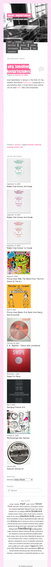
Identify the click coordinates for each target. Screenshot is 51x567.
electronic (25, 521)
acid (14, 506)
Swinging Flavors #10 (16, 407)
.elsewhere (12, 51)
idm (33, 531)
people (36, 543)
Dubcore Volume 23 (15, 468)
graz (36, 526)
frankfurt (26, 524)
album (22, 506)
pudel (14, 546)
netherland (39, 541)
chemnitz (40, 514)
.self (9, 42)
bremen (15, 514)
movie (16, 147)
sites (26, 548)
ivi (19, 534)
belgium (22, 511)
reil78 (41, 546)
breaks (10, 514)
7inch (10, 506)
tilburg (40, 551)
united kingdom (18, 553)
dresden (35, 519)
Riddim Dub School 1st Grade (19, 248)
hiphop (20, 531)
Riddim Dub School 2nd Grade (20, 217)
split (42, 548)
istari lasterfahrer (19, 15)
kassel (40, 534)
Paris (32, 543)
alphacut (27, 506)
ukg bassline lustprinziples (18, 69)
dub (39, 519)
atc (10, 509)
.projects (18, 42)
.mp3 (22, 503)
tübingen (10, 553)
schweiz (21, 548)
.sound (33, 45)
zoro (42, 553)
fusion (37, 524)
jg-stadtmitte (28, 534)
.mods (11, 504)
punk (18, 546)
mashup (10, 147)
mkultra (10, 541)
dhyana (21, 519)
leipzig (31, 536)
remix (9, 548)
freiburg (31, 524)
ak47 (17, 506)
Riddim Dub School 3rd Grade (19, 186)
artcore (41, 506)
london (20, 539)
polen (10, 546)
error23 (36, 521)
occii (14, 543)
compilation (15, 519)
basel (40, 509)
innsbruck (38, 531)
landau (22, 536)
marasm (25, 539)
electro (19, 521)
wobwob (35, 553)
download (28, 519)
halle (16, 529)
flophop (15, 524)
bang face (34, 509)
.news (28, 504)
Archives (10, 479)
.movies (25, 48)
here (19, 87)
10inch (32, 504)
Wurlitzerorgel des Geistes (18, 438)
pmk (41, 543)
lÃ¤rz (17, 536)
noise (10, 543)
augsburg (14, 509)
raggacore (34, 546)
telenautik (33, 551)
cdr (31, 514)
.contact (29, 42)
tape (28, 551)
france (20, 524)
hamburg (24, 528)
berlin (28, 511)
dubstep (38, 144)
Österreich (27, 543)
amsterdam (34, 506)
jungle (34, 533)
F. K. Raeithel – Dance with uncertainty (23, 345)
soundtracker (32, 548)
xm (39, 553)
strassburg (23, 551)
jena (21, 534)
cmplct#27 (38, 516)
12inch (38, 503)
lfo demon (37, 536)
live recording (13, 539)
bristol (21, 514)
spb (39, 547)
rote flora (15, 548)
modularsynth (17, 541)
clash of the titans (13, 516)
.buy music (12, 45)
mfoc (36, 539)
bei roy (17, 511)
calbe (25, 514)
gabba (41, 524)
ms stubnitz (31, 541)
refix (21, 147)
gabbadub (11, 526)
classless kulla (27, 515)
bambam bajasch (24, 509)
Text (34, 48)
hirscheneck (28, 531)
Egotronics (27, 82)
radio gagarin (25, 546)
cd (28, 514)
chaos (34, 514)
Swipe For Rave (13, 376)
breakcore (36, 511)
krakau (13, 536)
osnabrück (19, 543)
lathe (26, 536)
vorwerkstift (28, 553)
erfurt (31, 521)
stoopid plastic (14, 551)
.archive (23, 45)
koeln (9, 536)
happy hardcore (12, 531)
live (43, 536)
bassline (31, 144)
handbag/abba (37, 529)
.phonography (13, 48)
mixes (40, 539)
